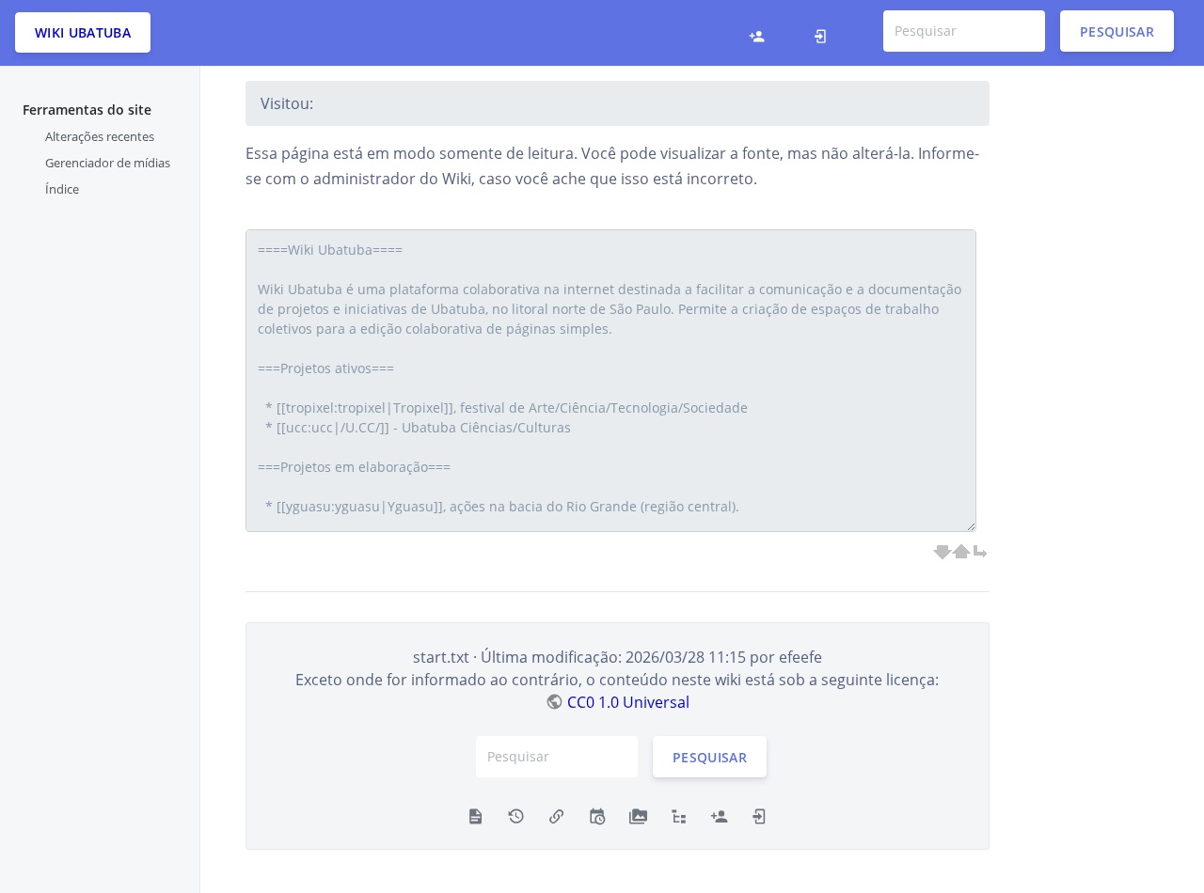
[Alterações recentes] (597, 815)
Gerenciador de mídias (107, 162)
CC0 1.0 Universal (628, 702)
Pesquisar (1117, 30)
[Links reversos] (556, 815)
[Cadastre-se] (761, 33)
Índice (62, 188)
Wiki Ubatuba (83, 32)
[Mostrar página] (475, 815)
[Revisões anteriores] (516, 815)
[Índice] (679, 815)
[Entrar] (825, 33)
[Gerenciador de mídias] (638, 815)
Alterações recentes (99, 136)
